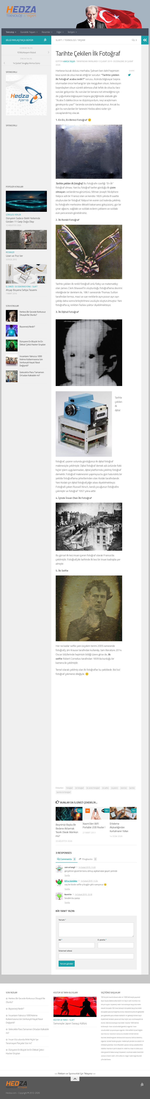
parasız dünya (129, 1045)
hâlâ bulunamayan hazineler (115, 1023)
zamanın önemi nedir (108, 1056)
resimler (124, 788)
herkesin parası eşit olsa (116, 1019)
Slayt (59, 40)
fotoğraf (69, 788)
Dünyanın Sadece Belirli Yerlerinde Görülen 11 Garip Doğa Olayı (23, 220)
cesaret (103, 1008)
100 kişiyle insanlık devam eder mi (112, 997)
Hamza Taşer (69, 61)
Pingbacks (89, 859)
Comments (67, 859)
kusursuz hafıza (130, 1037)
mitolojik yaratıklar (107, 1045)
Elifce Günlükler (70, 880)
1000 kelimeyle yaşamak (132, 997)
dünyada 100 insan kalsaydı (115, 1008)
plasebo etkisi (138, 1045)
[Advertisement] (96, 718)
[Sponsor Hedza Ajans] (45, 40)
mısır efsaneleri (119, 1045)
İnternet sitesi (65, 950)
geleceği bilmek (133, 1015)
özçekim (114, 788)
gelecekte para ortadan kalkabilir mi (115, 1015)
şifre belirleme (106, 1059)
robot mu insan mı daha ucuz (133, 1048)
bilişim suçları (105, 1004)
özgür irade (129, 1056)
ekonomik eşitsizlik (131, 1012)
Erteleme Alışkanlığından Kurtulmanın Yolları (119, 827)
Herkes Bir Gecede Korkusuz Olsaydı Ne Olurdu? (33, 313)
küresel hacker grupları (114, 1041)
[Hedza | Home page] (21, 12)
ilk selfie (105, 788)
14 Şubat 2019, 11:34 (89, 880)
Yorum (62, 919)
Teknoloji (10, 32)
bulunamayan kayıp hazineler (131, 1004)
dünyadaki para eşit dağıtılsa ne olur (113, 1012)
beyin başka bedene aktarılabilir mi (112, 1001)
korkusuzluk (121, 1037)
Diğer (59, 32)
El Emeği (9, 286)
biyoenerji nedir (116, 1004)
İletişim (71, 32)
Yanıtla (67, 875)
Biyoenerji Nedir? (27, 326)
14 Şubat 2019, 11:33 (87, 867)
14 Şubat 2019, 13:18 (83, 894)
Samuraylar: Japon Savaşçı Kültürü (70, 1023)
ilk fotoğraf (79, 788)
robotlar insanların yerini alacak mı (112, 1048)
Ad (60, 939)
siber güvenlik (105, 1052)
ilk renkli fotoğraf (92, 788)
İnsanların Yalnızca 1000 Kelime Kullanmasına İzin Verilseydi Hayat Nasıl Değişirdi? (31, 361)
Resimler (46, 32)
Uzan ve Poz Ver (14, 256)
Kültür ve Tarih (60, 1019)
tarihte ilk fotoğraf (63, 792)
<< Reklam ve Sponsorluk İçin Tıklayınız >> (75, 1073)
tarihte (131, 788)
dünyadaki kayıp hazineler (133, 1008)
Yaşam (81, 40)
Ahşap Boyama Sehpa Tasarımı (21, 290)
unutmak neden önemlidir (135, 1052)
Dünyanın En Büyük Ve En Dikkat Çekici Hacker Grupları (33, 343)
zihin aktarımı (120, 1056)
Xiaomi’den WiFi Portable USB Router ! (94, 825)
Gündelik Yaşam (27, 32)
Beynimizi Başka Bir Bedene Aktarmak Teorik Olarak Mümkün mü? (67, 830)
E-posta (102, 939)
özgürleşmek (137, 1056)
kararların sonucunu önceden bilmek (122, 1034)
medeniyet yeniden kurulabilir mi (133, 1041)
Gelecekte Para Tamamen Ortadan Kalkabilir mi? (32, 374)
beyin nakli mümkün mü (132, 1001)
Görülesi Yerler (13, 214)
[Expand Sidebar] (145, 40)
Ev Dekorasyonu (23, 286)
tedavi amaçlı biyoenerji (118, 1052)
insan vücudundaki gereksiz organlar (121, 1026)
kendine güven (111, 1037)
